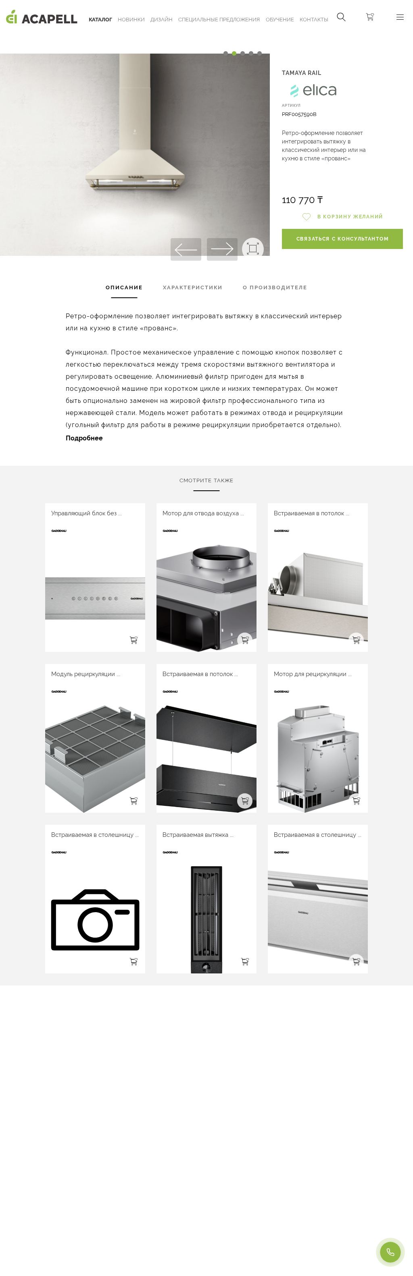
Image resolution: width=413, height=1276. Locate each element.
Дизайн (161, 20)
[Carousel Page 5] (259, 53)
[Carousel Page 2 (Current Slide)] (234, 53)
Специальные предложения (219, 20)
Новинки (131, 20)
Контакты (314, 20)
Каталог (100, 20)
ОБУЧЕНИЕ (280, 20)
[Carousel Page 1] (225, 53)
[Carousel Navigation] (135, 37)
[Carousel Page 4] (251, 53)
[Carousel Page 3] (242, 53)
